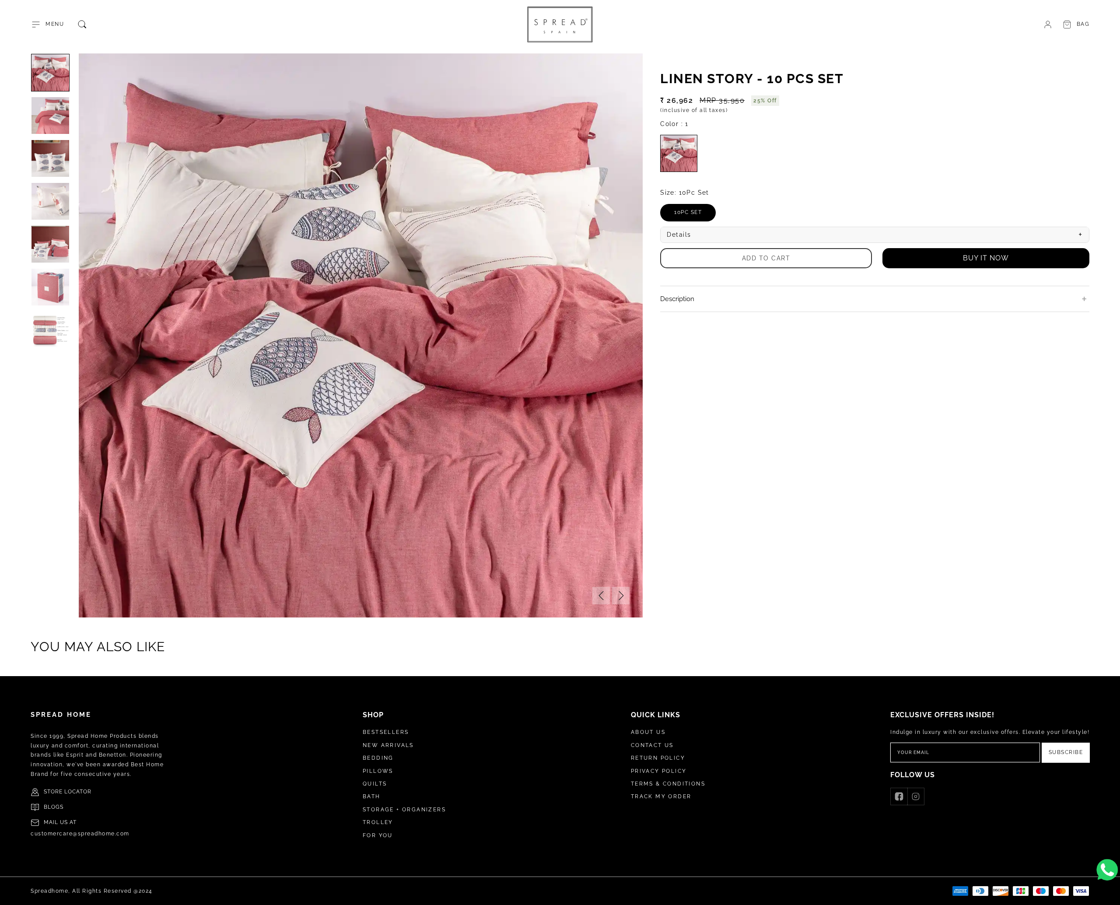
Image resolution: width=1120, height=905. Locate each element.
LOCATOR (77, 792)
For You (378, 835)
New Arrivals (388, 745)
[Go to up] (1109, 894)
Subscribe (1066, 752)
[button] (47, 24)
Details (875, 234)
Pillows (378, 771)
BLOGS (53, 807)
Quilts (375, 784)
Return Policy (658, 758)
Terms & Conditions (668, 784)
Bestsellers (386, 732)
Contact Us (652, 745)
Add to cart (766, 257)
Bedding (378, 758)
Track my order (661, 796)
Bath (372, 796)
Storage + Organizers (404, 810)
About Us (648, 732)
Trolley (378, 822)
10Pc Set (695, 215)
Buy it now (986, 258)
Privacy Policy (659, 771)
